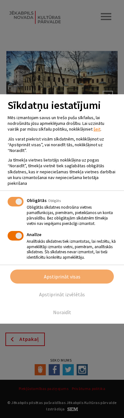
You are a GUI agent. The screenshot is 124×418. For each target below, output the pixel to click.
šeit (96, 129)
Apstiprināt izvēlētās (62, 294)
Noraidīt (62, 312)
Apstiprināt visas (62, 276)
